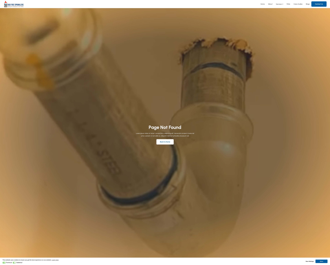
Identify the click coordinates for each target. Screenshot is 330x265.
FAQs (288, 4)
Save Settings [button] (310, 261)
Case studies (298, 4)
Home (263, 4)
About (270, 4)
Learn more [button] (55, 260)
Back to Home (165, 142)
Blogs (308, 4)
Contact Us (319, 4)
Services (279, 4)
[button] (4, 263)
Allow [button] (321, 261)
